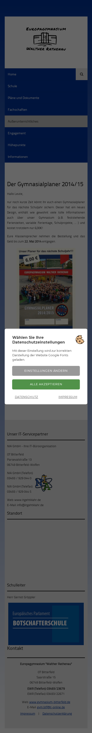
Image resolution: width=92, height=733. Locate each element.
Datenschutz (26, 397)
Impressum (68, 397)
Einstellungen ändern (46, 371)
